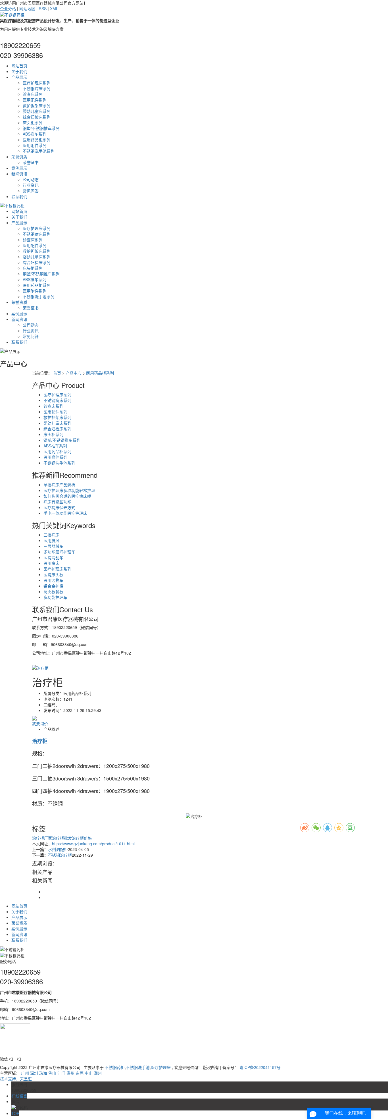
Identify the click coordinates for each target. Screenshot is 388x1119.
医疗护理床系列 (37, 83)
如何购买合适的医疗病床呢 (67, 496)
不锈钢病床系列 (37, 88)
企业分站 (8, 8)
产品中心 (74, 373)
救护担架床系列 (37, 105)
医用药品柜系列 (37, 139)
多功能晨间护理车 (59, 552)
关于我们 (19, 71)
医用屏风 (51, 540)
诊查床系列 (33, 94)
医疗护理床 (161, 1067)
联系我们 (19, 196)
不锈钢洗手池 (138, 1067)
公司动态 (31, 179)
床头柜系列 (33, 122)
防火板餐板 (53, 591)
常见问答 (31, 191)
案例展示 (19, 168)
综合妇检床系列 (37, 117)
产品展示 (19, 77)
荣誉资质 (19, 156)
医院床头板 (53, 574)
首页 (57, 373)
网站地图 (27, 8)
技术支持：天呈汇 (16, 1078)
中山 (89, 1073)
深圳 (34, 1073)
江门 (61, 1073)
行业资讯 (31, 185)
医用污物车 (53, 580)
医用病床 (51, 563)
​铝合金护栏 (53, 586)
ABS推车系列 (34, 134)
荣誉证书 (31, 162)
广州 (25, 1073)
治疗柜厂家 (42, 838)
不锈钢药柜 (115, 1067)
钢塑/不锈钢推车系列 (41, 128)
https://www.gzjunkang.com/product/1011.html (93, 843)
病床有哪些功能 (57, 502)
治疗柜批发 (62, 838)
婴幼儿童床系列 (37, 111)
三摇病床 (51, 534)
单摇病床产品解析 (59, 484)
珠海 (43, 1073)
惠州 (70, 1073)
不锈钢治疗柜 (60, 855)
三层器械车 (53, 546)
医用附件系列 (35, 145)
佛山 (52, 1073)
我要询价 (40, 723)
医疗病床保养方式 (59, 507)
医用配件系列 (35, 100)
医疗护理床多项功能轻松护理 (69, 490)
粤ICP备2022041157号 (260, 1067)
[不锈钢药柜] (12, 14)
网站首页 (19, 65)
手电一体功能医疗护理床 (65, 513)
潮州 (98, 1073)
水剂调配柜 (58, 849)
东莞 (80, 1073)
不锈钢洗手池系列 (39, 151)
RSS (43, 8)
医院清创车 (53, 557)
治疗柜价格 (82, 838)
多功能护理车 (55, 597)
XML (54, 8)
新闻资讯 (19, 174)
